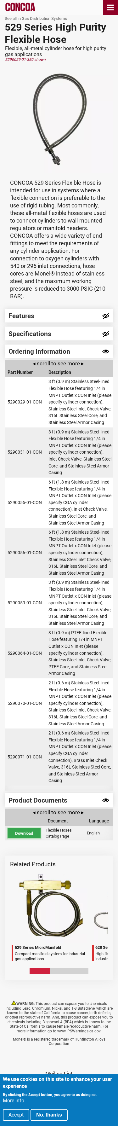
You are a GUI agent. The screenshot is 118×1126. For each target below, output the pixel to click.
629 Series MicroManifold (14, 869)
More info (13, 1101)
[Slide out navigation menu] (110, 7)
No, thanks (49, 1114)
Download (24, 833)
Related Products (33, 864)
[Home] (20, 10)
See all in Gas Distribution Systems (36, 18)
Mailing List (59, 1074)
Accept (16, 1115)
